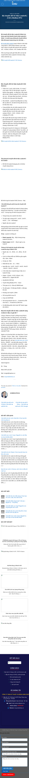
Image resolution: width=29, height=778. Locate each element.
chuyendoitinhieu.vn (9, 376)
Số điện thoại (5, 747)
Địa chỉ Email (5, 742)
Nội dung (4, 756)
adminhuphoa (20, 22)
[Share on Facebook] (9, 381)
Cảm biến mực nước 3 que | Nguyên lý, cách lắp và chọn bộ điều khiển (16, 516)
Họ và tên (4, 737)
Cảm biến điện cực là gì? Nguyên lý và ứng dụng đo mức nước (16, 506)
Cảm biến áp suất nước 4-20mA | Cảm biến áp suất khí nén (7, 404)
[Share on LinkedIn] (18, 381)
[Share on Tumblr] (20, 381)
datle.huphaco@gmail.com (18, 703)
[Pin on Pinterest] (14, 381)
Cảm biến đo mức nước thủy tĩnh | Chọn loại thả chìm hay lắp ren (16, 511)
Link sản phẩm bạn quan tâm (9, 751)
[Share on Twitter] (10, 381)
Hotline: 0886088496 (8, 774)
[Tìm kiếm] (27, 4)
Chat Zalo (5, 771)
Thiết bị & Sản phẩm (14, 13)
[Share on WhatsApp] (7, 381)
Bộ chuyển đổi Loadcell (7, 43)
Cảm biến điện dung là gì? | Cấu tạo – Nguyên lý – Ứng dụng (16, 501)
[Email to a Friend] (12, 381)
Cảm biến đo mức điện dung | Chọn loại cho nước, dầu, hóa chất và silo (16, 496)
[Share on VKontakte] (16, 381)
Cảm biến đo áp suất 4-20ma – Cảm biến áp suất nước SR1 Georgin (21, 404)
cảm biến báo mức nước (21, 340)
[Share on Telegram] (21, 381)
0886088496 (20, 705)
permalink (3, 387)
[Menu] (2, 4)
